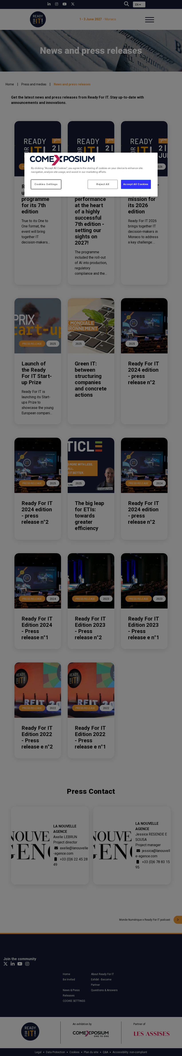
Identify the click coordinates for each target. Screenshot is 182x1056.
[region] (91, 175)
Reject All (102, 184)
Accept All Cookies (135, 184)
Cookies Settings (45, 184)
